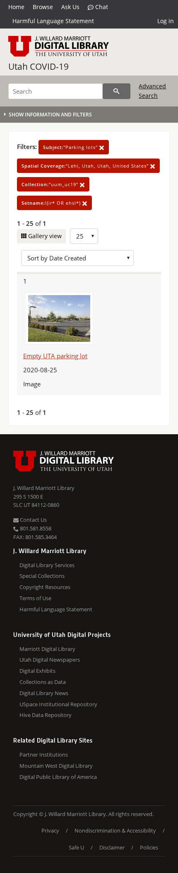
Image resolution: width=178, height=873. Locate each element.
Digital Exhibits (37, 670)
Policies (149, 847)
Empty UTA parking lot (55, 356)
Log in (165, 21)
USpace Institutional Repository (58, 704)
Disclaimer (112, 847)
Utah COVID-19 (38, 66)
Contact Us (33, 519)
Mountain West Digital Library (56, 765)
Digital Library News (43, 693)
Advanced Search (152, 90)
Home (16, 7)
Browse (43, 7)
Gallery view (44, 236)
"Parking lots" (71, 147)
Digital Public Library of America (58, 777)
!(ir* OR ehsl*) (52, 203)
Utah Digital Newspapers (49, 659)
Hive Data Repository (45, 715)
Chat (101, 7)
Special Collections (42, 576)
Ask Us (70, 7)
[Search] (116, 91)
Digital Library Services (47, 565)
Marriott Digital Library (47, 649)
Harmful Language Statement (53, 21)
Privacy (50, 830)
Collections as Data (42, 682)
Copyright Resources (44, 587)
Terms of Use (35, 598)
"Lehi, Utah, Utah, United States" (86, 166)
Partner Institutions (43, 754)
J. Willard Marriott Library (44, 488)
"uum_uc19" (51, 184)
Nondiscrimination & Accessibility (115, 830)
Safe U (76, 847)
